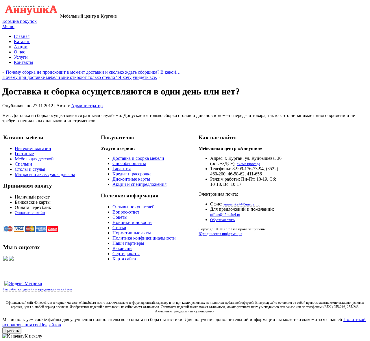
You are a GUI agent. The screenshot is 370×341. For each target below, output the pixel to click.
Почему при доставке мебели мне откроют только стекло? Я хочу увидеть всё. (79, 77)
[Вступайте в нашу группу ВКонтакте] (5, 259)
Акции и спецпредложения (139, 184)
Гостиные (24, 153)
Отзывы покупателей (133, 206)
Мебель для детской (34, 158)
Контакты (23, 62)
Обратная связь (222, 220)
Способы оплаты (129, 163)
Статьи (119, 227)
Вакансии (122, 248)
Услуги (21, 57)
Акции (20, 46)
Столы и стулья (30, 169)
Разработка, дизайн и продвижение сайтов (37, 289)
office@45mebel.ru (225, 214)
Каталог (22, 41)
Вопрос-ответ (125, 212)
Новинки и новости (132, 222)
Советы (119, 217)
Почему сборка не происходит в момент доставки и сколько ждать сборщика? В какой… (93, 72)
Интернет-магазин (33, 148)
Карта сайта (124, 258)
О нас (19, 51)
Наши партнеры (128, 243)
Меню (8, 26)
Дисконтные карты (131, 179)
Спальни (23, 164)
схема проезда (248, 164)
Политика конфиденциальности (144, 238)
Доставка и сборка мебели (138, 158)
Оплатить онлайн (30, 213)
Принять (12, 330)
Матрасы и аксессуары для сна (45, 174)
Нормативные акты (131, 232)
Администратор (87, 105)
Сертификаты (126, 253)
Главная (21, 36)
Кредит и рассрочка (131, 173)
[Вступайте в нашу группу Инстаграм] (11, 259)
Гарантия (121, 168)
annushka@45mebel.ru (241, 204)
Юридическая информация (220, 233)
